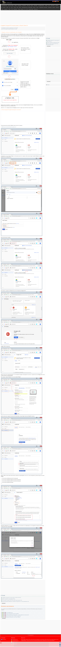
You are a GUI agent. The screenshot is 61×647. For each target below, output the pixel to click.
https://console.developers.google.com (9, 126)
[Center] (60, 644)
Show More (3, 603)
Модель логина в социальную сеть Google (10, 27)
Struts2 (32, 5)
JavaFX (46, 5)
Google (3, 595)
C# (9, 7)
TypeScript (50, 7)
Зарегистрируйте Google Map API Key (8, 598)
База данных (24, 7)
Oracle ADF (53, 5)
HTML (9, 9)
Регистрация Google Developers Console (10, 28)
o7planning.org (15, 639)
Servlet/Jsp (19, 5)
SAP (27, 9)
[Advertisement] (30, 17)
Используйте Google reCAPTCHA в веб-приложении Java (12, 600)
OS (18, 9)
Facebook (4, 639)
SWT (49, 5)
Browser (22, 9)
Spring (28, 5)
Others (35, 9)
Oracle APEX (30, 7)
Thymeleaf (24, 5)
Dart (17, 7)
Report (34, 7)
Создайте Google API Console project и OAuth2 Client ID (11, 597)
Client (37, 7)
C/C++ (12, 7)
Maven (12, 5)
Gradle (16, 5)
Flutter (2, 9)
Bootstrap (15, 9)
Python (4, 7)
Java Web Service (41, 5)
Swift (7, 7)
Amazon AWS (31, 9)
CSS (12, 9)
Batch (20, 7)
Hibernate (35, 5)
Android (56, 5)
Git (24, 9)
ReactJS (57, 7)
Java (8, 5)
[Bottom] (60, 646)
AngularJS (5, 9)
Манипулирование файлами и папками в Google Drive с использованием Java (15, 601)
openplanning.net (15, 640)
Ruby (15, 7)
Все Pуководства (4, 5)
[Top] (60, 643)
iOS (1, 7)
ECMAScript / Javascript (43, 7)
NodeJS (54, 7)
